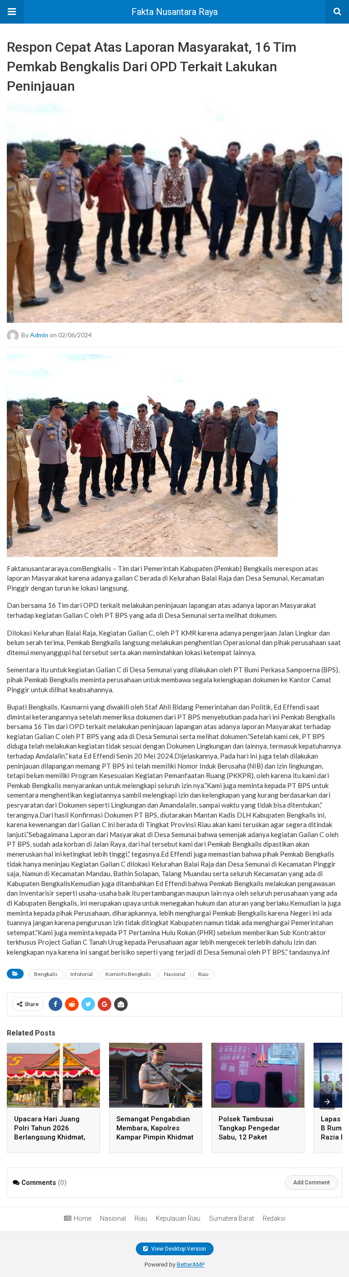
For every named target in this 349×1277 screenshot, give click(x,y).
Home (82, 1218)
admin (39, 334)
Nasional (174, 974)
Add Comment (311, 1182)
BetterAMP (190, 1264)
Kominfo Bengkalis (128, 974)
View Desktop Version (178, 1249)
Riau (203, 974)
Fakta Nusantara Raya (174, 11)
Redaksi (274, 1218)
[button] (12, 12)
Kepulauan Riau (178, 1218)
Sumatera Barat (231, 1218)
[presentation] (327, 1101)
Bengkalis (46, 974)
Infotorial (81, 974)
